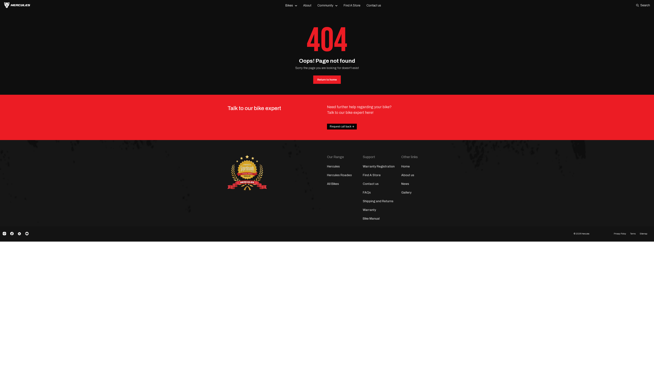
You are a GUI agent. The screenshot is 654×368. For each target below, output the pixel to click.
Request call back (340, 126)
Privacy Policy (620, 234)
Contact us (374, 5)
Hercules (333, 166)
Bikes (289, 5)
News (405, 184)
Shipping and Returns (378, 201)
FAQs (367, 192)
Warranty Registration (379, 166)
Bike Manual (371, 218)
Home (405, 166)
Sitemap (643, 234)
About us (407, 175)
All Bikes (333, 184)
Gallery (406, 192)
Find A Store (352, 5)
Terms (633, 234)
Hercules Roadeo (339, 175)
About (307, 5)
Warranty (369, 210)
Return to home (327, 79)
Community (325, 5)
